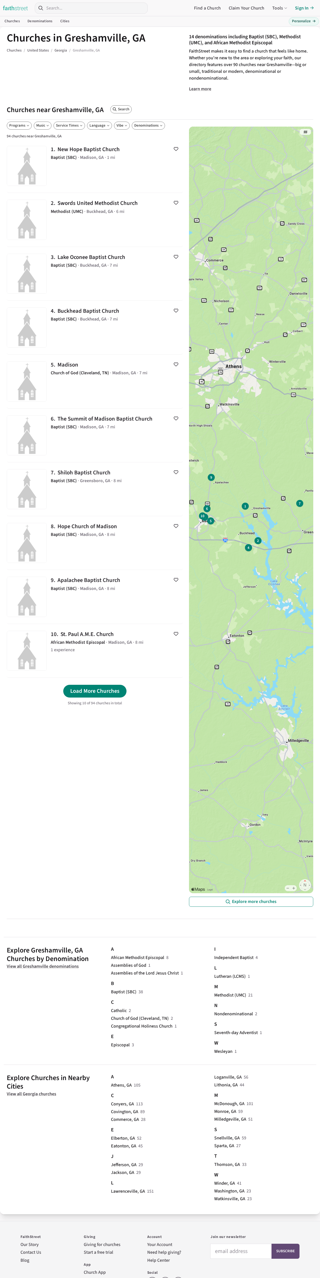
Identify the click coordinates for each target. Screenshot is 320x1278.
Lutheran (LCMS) (230, 976)
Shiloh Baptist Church (95, 489)
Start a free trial (98, 1252)
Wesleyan (223, 1051)
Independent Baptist (234, 957)
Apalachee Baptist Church (95, 596)
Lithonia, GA (226, 1085)
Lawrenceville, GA (128, 1191)
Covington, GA (124, 1112)
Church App (95, 1272)
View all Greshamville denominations (43, 966)
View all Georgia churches (31, 1094)
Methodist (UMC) (230, 995)
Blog (24, 1260)
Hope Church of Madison (95, 543)
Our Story (29, 1244)
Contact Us (30, 1252)
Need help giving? (164, 1252)
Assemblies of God (128, 965)
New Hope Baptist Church (95, 166)
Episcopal (120, 1045)
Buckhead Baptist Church (95, 327)
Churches (12, 21)
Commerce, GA (125, 1119)
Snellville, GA (227, 1138)
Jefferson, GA (123, 1165)
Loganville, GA (228, 1077)
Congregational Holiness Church (141, 1026)
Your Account (159, 1244)
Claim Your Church (246, 8)
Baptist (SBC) (123, 992)
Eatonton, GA (123, 1146)
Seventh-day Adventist (236, 1033)
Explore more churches (254, 901)
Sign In (301, 8)
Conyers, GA (122, 1104)
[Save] (176, 149)
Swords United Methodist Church (95, 219)
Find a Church (207, 8)
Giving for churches (102, 1244)
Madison (95, 381)
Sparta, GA (224, 1146)
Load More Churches (95, 691)
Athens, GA (121, 1085)
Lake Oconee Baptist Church (95, 273)
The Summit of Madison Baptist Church (95, 435)
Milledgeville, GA (230, 1119)
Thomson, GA (227, 1164)
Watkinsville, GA (229, 1199)
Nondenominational (233, 1014)
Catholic (119, 1011)
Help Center (158, 1260)
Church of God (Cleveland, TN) (140, 1018)
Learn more (200, 89)
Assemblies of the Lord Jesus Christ (145, 973)
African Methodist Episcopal (137, 957)
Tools (277, 8)
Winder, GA (224, 1183)
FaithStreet (15, 8)
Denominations (40, 21)
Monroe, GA (225, 1111)
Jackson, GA (122, 1172)
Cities (65, 21)
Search (123, 109)
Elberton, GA (123, 1138)
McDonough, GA (229, 1104)
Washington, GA (229, 1191)
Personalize (304, 21)
